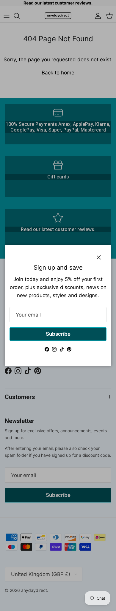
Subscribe (58, 334)
